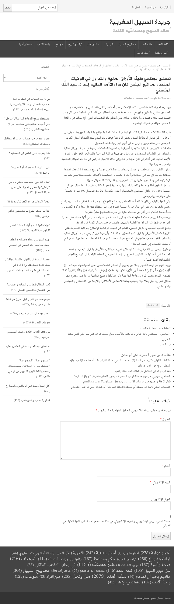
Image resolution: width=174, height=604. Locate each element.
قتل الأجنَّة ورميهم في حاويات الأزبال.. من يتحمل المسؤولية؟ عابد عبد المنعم (127, 381)
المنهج (20, 553)
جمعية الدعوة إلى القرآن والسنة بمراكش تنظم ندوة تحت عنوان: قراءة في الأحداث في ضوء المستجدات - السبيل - (27, 265)
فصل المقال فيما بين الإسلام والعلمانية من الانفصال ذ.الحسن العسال (28, 287)
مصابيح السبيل (127, 44)
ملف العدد (146, 44)
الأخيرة (75, 553)
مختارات (61, 571)
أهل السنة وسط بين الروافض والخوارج (28, 386)
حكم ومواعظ (99, 559)
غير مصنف (154, 66)
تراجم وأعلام (126, 559)
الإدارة (152, 98)
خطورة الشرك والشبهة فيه (35, 400)
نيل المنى (165, 344)
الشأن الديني (39, 553)
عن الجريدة (150, 7)
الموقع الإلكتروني (161, 499)
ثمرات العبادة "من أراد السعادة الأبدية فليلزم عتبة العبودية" (29, 228)
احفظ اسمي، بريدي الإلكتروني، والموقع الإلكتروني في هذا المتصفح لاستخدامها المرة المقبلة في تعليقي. (116, 523)
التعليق (165, 419)
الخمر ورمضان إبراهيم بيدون (33, 313)
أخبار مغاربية (128, 553)
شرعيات (109, 44)
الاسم (166, 466)
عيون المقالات (127, 565)
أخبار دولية (143, 53)
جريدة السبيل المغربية (140, 22)
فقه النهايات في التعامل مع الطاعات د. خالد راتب (143, 371)
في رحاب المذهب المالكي (51, 565)
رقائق (76, 559)
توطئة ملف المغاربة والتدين (155, 328)
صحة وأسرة (25, 44)
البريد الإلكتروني (160, 482)
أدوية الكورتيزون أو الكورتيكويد (32, 201)
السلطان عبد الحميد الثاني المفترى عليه (28, 346)
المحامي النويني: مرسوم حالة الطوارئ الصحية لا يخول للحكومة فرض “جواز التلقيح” (122, 376)
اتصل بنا (136, 7)
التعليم (57, 553)
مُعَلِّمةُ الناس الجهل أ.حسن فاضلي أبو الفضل (146, 355)
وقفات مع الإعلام (124, 582)
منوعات (26, 576)
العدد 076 (152, 305)
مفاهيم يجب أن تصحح (149, 576)
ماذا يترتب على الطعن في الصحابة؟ (29, 153)
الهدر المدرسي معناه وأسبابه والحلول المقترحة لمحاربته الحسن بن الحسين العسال (29, 245)
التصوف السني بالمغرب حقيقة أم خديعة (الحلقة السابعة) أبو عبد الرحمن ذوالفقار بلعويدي (121, 387)
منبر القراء (49, 577)
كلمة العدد (162, 44)
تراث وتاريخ (75, 44)
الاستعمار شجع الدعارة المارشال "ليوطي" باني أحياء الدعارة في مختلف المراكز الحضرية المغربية (27, 124)
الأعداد (45, 67)
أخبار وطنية (161, 53)
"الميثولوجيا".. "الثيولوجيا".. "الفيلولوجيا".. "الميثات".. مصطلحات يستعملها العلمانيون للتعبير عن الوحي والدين (29, 368)
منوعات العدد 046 (40, 322)
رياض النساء (53, 559)
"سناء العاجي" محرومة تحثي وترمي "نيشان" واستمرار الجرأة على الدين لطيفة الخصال (29, 187)
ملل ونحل (93, 44)
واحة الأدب (43, 44)
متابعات (98, 571)
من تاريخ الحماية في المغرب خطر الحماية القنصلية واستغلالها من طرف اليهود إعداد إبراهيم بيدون (29, 104)
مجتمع (59, 44)
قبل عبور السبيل (152, 570)
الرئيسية (164, 7)
